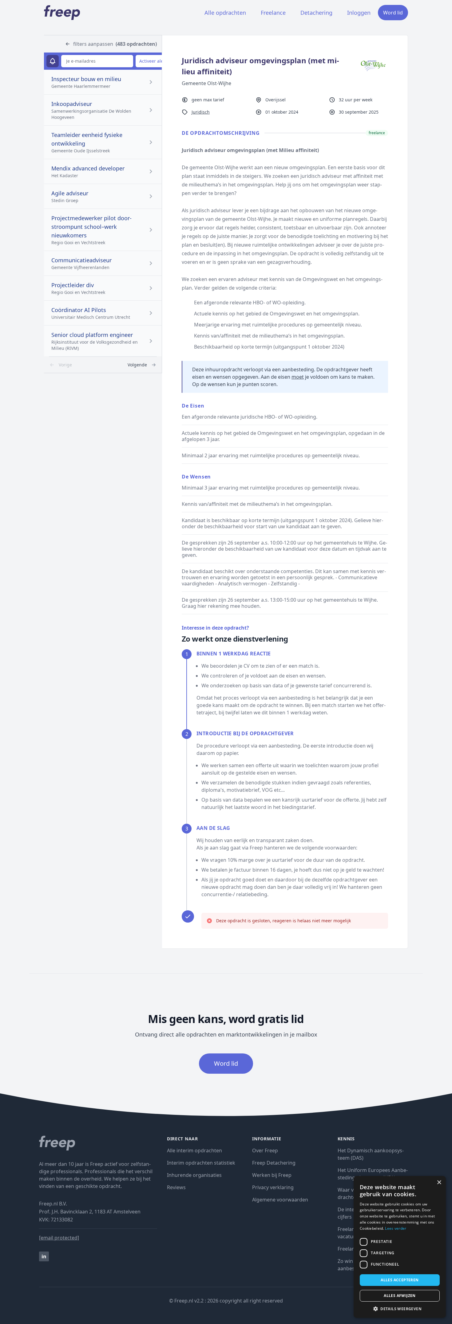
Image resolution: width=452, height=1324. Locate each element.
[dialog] (400, 1247)
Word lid (393, 12)
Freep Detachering (273, 1162)
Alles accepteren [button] (399, 1280)
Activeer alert (153, 61)
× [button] (439, 1182)
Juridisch (201, 112)
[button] (400, 1309)
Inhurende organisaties (194, 1175)
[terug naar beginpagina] (98, 1143)
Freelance (273, 12)
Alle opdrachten (225, 12)
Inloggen (359, 12)
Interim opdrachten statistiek (201, 1162)
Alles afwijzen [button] (400, 1295)
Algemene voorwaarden (280, 1199)
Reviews (176, 1187)
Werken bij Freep (271, 1175)
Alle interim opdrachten (194, 1150)
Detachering (316, 12)
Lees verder (395, 1228)
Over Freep (265, 1150)
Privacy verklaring (273, 1187)
